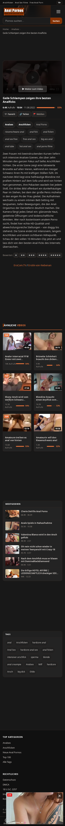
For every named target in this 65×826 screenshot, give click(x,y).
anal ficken (48, 131)
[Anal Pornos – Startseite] (14, 11)
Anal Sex (11, 649)
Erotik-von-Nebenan (39, 265)
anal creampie (14, 664)
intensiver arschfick (16, 657)
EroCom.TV (20, 265)
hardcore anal (39, 642)
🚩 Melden (38, 114)
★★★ (31, 255)
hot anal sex (25, 146)
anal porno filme (45, 146)
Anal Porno (41, 124)
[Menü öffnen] (58, 11)
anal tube (9, 146)
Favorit (10, 114)
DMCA (6, 784)
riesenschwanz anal (14, 131)
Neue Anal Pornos (12, 752)
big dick (21, 671)
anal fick (34, 131)
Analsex (15, 29)
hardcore (51, 664)
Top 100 (7, 757)
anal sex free (11, 139)
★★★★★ (55, 255)
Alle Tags (7, 761)
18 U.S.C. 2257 (10, 789)
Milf (40, 664)
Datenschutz (9, 779)
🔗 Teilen (24, 114)
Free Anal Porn (36, 2)
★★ (23, 255)
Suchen (56, 21)
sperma (34, 657)
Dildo (32, 671)
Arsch (10, 671)
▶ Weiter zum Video (32, 88)
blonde (46, 657)
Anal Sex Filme (21, 2)
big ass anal (47, 139)
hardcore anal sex (29, 649)
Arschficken (8, 2)
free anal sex (29, 139)
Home (6, 29)
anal (9, 642)
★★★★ (42, 255)
